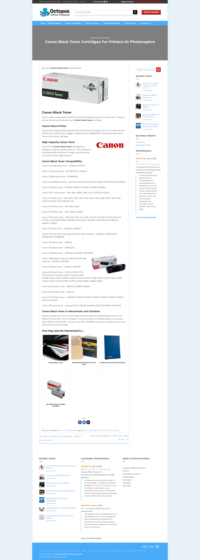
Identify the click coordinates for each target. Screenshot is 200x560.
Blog (41, 551)
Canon (85, 430)
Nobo (57, 551)
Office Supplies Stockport (134, 551)
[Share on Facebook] (80, 422)
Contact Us (145, 23)
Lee (84, 508)
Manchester (92, 430)
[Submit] (158, 69)
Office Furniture (92, 23)
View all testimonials (146, 217)
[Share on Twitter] (84, 422)
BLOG (82, 2)
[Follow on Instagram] (95, 2)
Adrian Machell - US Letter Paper (148, 164)
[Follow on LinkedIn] (104, 2)
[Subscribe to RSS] (102, 2)
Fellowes (49, 551)
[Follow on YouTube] (106, 2)
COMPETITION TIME (70, 2)
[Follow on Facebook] (93, 2)
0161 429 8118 (140, 2)
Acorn (77, 551)
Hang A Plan (66, 551)
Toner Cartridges (113, 430)
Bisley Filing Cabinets (110, 551)
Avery (84, 551)
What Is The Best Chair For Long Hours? (150, 85)
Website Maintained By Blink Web (53, 557)
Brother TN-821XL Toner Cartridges (151, 125)
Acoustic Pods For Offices (151, 106)
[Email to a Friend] (88, 422)
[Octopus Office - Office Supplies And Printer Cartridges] (55, 12)
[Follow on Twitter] (97, 2)
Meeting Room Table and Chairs (61, 508)
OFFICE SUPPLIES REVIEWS (49, 2)
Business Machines (112, 23)
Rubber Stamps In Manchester (151, 115)
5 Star (90, 551)
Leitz (97, 551)
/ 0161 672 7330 (154, 2)
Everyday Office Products (150, 96)
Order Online (130, 23)
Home (42, 23)
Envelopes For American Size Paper (59, 517)
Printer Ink (102, 430)
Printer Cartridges (73, 23)
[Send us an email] (100, 2)
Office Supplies (54, 23)
